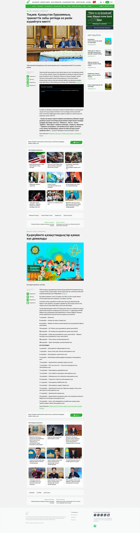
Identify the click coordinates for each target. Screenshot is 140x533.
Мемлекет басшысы (34, 215)
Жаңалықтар (35, 2)
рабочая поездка (68, 215)
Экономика (40, 6)
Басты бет (29, 11)
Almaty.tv (64, 293)
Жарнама (73, 519)
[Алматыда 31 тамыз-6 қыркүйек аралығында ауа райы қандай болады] (108, 52)
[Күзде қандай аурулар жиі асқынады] (108, 86)
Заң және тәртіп (58, 6)
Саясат (34, 6)
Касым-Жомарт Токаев (46, 215)
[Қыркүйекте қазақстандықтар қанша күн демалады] (108, 41)
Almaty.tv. (79, 82)
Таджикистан (58, 215)
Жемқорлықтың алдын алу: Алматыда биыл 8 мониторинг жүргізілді (68, 225)
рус (111, 2)
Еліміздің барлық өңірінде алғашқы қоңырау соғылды (42, 225)
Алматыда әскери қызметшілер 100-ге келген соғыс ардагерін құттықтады (68, 502)
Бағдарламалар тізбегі (68, 2)
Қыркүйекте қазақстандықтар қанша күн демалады (95, 41)
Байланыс (73, 517)
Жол (64, 6)
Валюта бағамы (80, 2)
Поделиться (32, 76)
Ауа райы (88, 2)
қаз (107, 2)
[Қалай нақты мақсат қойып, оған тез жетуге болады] (108, 75)
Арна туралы (74, 514)
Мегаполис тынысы (76, 6)
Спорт (84, 6)
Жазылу (77, 142)
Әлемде (90, 6)
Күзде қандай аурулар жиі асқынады (95, 85)
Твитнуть (32, 79)
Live (94, 2)
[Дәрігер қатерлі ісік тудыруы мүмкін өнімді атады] (108, 63)
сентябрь (39, 492)
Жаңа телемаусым (56, 2)
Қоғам (68, 6)
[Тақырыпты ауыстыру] (103, 2)
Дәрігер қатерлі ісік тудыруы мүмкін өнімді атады (94, 64)
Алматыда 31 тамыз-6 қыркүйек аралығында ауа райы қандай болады (95, 52)
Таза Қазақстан (48, 6)
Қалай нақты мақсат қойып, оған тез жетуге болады (94, 75)
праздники (31, 492)
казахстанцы (47, 492)
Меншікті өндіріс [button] (45, 2)
